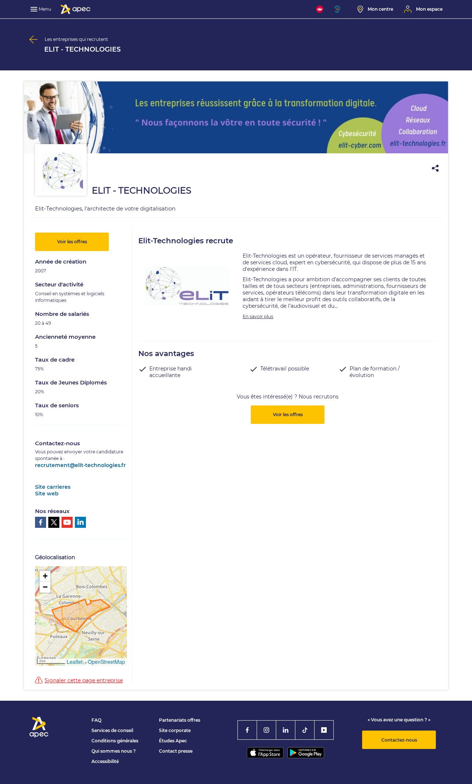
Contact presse (175, 751)
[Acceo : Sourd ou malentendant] (340, 9)
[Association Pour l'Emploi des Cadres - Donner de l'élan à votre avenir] (75, 9)
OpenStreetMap (106, 661)
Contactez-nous (399, 740)
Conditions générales (114, 740)
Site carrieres (52, 487)
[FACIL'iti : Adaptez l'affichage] (319, 9)
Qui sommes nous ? (113, 751)
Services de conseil (112, 730)
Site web (47, 493)
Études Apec (173, 740)
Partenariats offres (179, 720)
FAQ (96, 720)
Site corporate (175, 730)
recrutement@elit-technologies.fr (80, 465)
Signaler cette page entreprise (84, 680)
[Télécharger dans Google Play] (305, 752)
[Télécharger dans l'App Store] (265, 752)
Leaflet (75, 661)
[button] (45, 576)
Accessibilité (105, 761)
